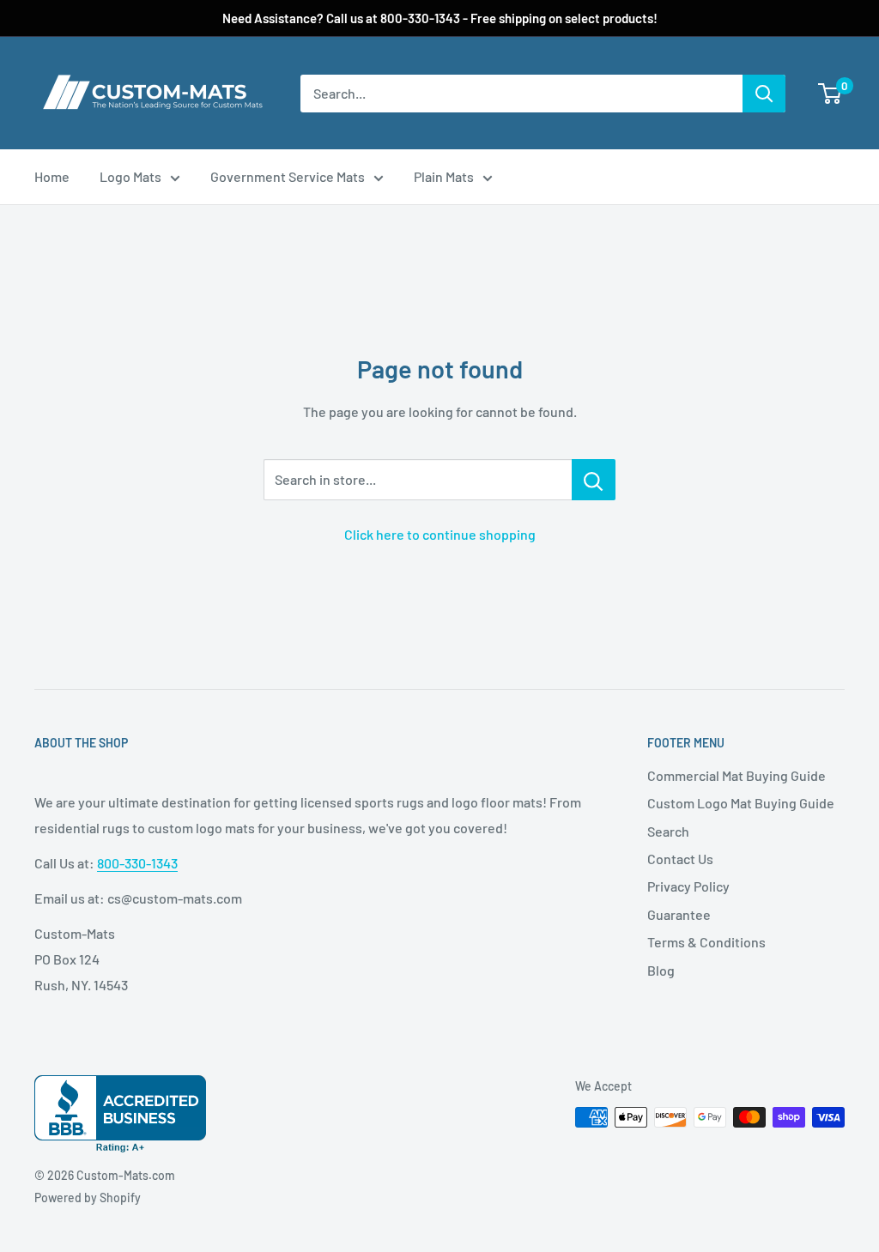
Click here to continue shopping (440, 534)
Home (52, 176)
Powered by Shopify (87, 1197)
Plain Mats (444, 176)
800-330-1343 (137, 863)
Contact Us (680, 858)
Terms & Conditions (706, 942)
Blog (661, 970)
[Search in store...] (593, 479)
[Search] (764, 93)
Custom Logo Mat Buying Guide (740, 803)
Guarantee (679, 914)
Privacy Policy (688, 886)
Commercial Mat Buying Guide (736, 775)
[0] (830, 93)
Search (668, 831)
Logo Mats (130, 176)
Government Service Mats (287, 176)
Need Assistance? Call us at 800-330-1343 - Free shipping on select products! (440, 18)
